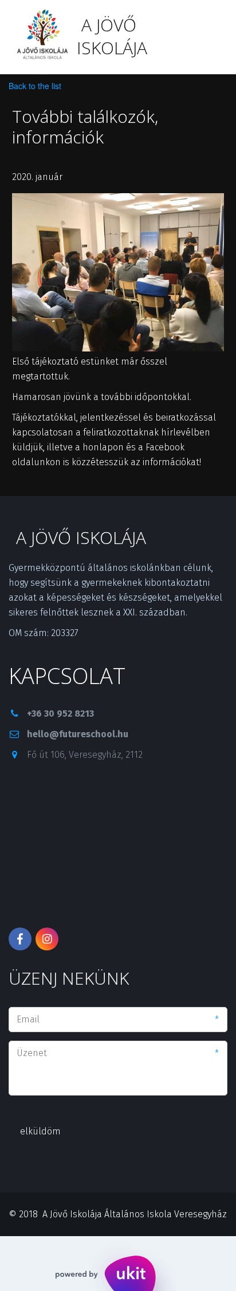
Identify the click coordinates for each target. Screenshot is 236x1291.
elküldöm (40, 1131)
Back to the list (35, 85)
